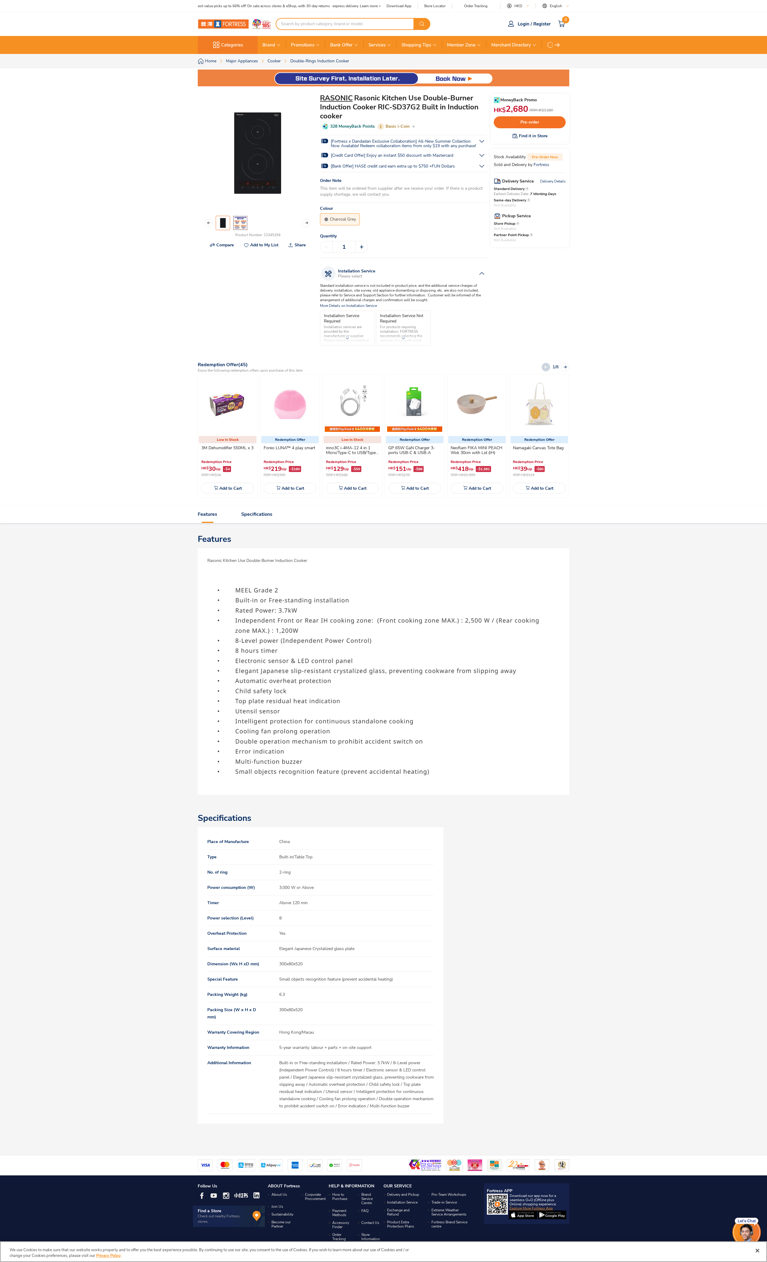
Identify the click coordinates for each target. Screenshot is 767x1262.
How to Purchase (339, 1196)
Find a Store (209, 1211)
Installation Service (402, 1202)
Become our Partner (281, 1224)
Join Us (277, 1206)
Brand (268, 45)
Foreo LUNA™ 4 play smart (289, 448)
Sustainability (282, 1214)
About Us (279, 1194)
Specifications (256, 514)
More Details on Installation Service (348, 306)
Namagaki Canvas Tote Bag (538, 448)
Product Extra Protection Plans (400, 1224)
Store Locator (435, 6)
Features (207, 514)
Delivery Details (553, 181)
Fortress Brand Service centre (449, 1224)
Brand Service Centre (367, 1198)
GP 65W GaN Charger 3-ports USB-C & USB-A (411, 450)
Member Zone (461, 45)
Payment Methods (339, 1212)
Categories (232, 45)
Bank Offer (341, 45)
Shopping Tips (416, 45)
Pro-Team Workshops (448, 1194)
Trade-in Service (444, 1202)
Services (377, 45)
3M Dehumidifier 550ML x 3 (227, 448)
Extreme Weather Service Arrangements (448, 1212)
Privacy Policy (108, 1255)
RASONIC (336, 98)
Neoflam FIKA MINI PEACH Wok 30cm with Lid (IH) (476, 450)
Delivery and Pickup (403, 1194)
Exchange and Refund (398, 1212)
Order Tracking (475, 6)
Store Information (370, 1236)
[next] (557, 45)
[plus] (362, 247)
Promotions (302, 45)
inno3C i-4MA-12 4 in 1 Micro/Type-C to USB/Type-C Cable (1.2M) (352, 452)
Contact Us (370, 1222)
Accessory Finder (340, 1224)
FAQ (365, 1210)
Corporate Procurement (315, 1196)
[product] (227, 404)
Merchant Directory (511, 45)
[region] (383, 1251)
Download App (398, 6)
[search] (421, 24)
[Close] (757, 1250)
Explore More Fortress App (531, 1208)
